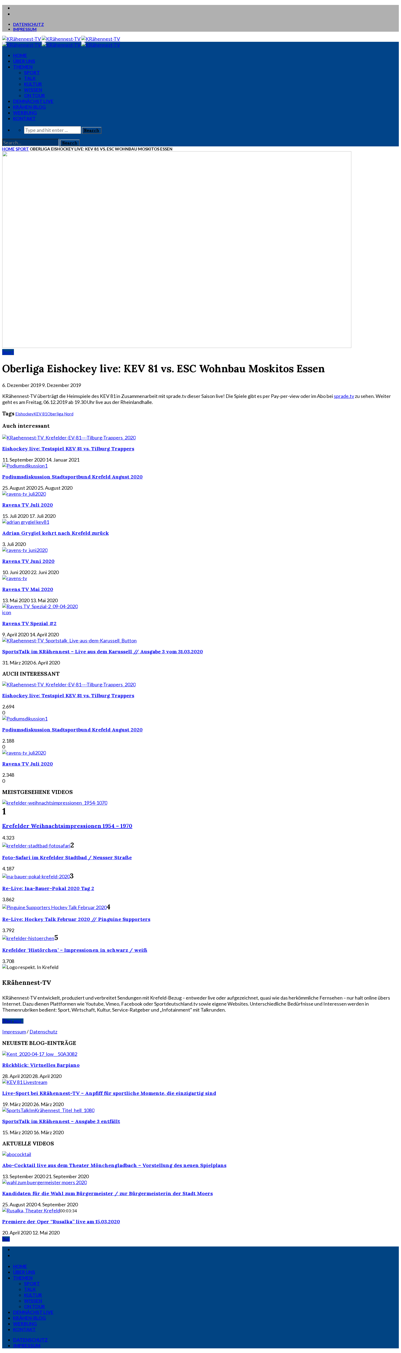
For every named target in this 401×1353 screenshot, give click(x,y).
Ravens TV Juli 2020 (27, 505)
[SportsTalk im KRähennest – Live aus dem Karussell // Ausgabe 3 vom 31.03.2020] (69, 640)
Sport (32, 72)
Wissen (33, 90)
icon (6, 612)
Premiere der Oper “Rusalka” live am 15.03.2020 (61, 1221)
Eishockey (24, 413)
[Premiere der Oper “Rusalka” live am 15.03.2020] (31, 1210)
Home (8, 148)
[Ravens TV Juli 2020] (24, 494)
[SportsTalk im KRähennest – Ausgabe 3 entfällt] (48, 1110)
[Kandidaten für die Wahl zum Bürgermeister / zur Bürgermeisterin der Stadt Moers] (44, 1182)
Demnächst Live (33, 101)
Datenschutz (28, 24)
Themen (22, 67)
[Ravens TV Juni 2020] (24, 550)
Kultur (33, 84)
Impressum (25, 29)
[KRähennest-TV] (61, 39)
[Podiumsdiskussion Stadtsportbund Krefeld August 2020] (24, 466)
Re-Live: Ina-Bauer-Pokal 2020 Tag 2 (48, 888)
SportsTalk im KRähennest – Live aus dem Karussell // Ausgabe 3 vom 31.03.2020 (102, 651)
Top (6, 1239)
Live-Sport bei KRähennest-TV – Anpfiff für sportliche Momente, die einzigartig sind (109, 1093)
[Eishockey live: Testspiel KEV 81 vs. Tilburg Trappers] (69, 438)
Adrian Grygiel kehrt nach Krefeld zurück (55, 533)
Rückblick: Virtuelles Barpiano (41, 1065)
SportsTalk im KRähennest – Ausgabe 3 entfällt (61, 1121)
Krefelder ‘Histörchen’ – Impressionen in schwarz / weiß (74, 950)
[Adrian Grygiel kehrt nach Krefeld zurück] (25, 522)
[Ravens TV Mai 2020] (14, 578)
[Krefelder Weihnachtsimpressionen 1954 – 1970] (54, 803)
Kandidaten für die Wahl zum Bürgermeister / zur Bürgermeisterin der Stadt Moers (107, 1193)
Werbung (25, 113)
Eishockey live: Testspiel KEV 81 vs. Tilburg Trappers (68, 448)
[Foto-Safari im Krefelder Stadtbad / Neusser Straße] (36, 846)
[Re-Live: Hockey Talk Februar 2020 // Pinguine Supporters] (54, 907)
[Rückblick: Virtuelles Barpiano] (39, 1054)
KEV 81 (40, 413)
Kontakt (24, 118)
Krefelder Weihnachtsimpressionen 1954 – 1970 (67, 825)
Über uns (24, 61)
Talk (30, 78)
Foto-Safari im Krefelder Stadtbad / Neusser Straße (67, 857)
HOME (20, 55)
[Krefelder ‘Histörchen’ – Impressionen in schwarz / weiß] (28, 938)
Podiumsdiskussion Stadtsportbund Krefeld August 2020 (72, 477)
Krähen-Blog (29, 107)
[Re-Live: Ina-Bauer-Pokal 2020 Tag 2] (36, 876)
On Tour (34, 95)
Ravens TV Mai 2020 (27, 589)
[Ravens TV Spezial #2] (40, 606)
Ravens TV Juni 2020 (28, 561)
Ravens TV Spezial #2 (29, 623)
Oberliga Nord (60, 413)
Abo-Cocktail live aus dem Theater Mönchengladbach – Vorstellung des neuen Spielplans (114, 1165)
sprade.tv (344, 396)
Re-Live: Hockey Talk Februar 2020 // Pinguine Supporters (76, 919)
